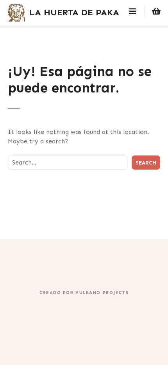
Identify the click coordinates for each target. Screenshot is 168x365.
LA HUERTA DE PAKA (74, 12)
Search (146, 162)
